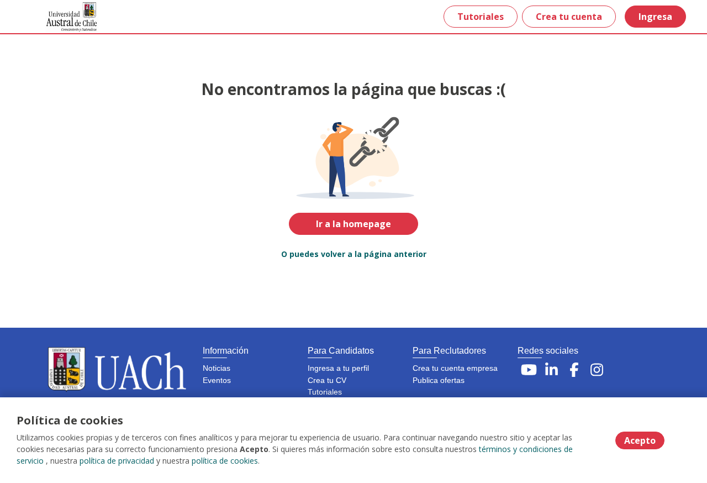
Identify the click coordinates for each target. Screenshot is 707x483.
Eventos (217, 380)
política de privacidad (117, 460)
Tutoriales (480, 17)
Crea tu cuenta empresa (455, 368)
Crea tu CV (327, 380)
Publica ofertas (439, 380)
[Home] (64, 17)
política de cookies (225, 460)
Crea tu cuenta (569, 17)
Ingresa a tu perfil (338, 368)
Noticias (216, 368)
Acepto (640, 440)
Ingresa (655, 17)
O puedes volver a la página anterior (353, 254)
